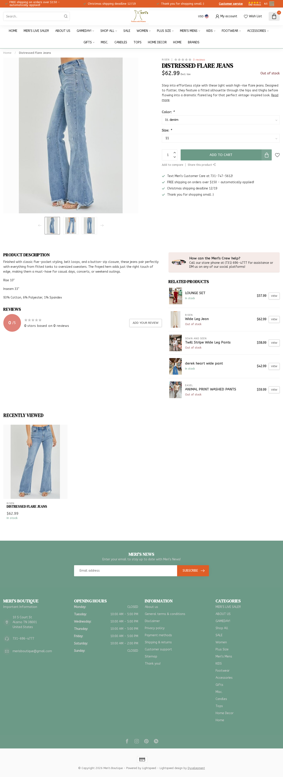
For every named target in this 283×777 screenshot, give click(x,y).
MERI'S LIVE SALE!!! (36, 31)
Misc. (104, 42)
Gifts (88, 42)
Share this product (200, 164)
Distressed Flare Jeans (35, 52)
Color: (168, 112)
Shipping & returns (158, 642)
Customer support (158, 649)
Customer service (231, 3)
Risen (166, 59)
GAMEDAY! (84, 31)
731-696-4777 (23, 638)
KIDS (210, 31)
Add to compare (172, 164)
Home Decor (157, 42)
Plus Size (164, 31)
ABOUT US (62, 31)
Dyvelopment (196, 768)
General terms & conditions (165, 614)
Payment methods (158, 635)
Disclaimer (152, 621)
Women (142, 31)
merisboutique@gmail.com (32, 651)
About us (151, 607)
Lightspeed (149, 768)
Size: (167, 130)
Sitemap (151, 656)
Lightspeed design (171, 768)
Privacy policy (154, 628)
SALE (126, 31)
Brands (193, 42)
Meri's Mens (188, 31)
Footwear (230, 31)
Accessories (256, 31)
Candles (121, 42)
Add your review (146, 322)
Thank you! (153, 663)
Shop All (107, 31)
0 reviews (199, 59)
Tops (138, 42)
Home (13, 31)
